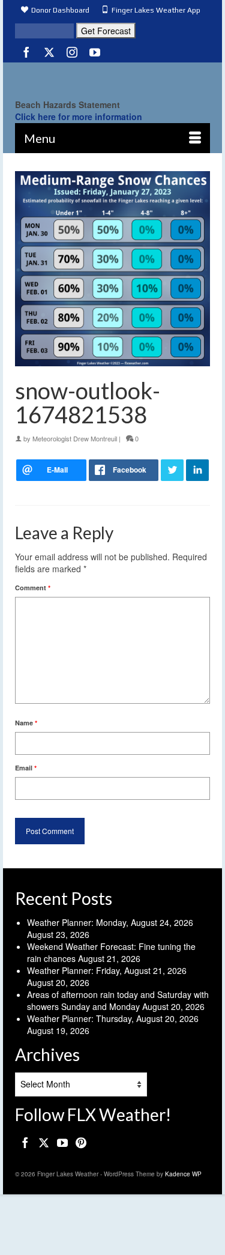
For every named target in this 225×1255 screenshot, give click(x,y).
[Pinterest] (81, 1142)
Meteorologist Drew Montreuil (74, 438)
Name (26, 722)
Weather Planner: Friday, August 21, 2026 (107, 970)
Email (26, 767)
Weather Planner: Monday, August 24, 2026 (110, 922)
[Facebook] (26, 51)
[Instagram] (72, 51)
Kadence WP (183, 1174)
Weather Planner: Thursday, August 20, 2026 (113, 1018)
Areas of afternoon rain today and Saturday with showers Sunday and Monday (118, 1000)
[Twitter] (49, 51)
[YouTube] (94, 51)
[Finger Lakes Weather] (112, 77)
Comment (32, 587)
